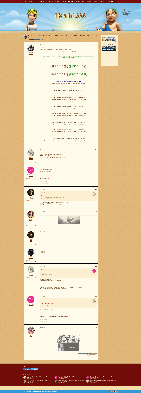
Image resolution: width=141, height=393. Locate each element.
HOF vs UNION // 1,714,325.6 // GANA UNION (66, 376)
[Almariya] (24, 381)
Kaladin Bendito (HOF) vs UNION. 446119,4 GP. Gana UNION (37, 376)
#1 (96, 44)
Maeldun (28, 377)
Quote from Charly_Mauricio (47, 269)
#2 (96, 149)
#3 (96, 167)
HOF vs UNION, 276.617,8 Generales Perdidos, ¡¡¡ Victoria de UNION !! (39, 380)
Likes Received (27, 56)
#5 (96, 211)
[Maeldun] (24, 377)
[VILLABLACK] (56, 381)
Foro (96, 355)
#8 (96, 266)
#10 (96, 327)
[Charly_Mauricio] (56, 377)
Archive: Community (30, 378)
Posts (26, 57)
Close (116, 391)
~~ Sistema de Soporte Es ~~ (85, 355)
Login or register (110, 1)
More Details (112, 391)
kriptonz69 (43, 39)
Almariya (28, 381)
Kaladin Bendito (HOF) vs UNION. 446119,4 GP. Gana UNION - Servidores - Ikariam (55, 157)
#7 (96, 249)
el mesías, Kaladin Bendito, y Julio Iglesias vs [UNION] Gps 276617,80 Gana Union (72, 380)
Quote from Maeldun (45, 192)
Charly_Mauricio (60, 377)
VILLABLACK (60, 381)
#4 (96, 189)
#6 (96, 231)
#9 (96, 296)
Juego (94, 355)
